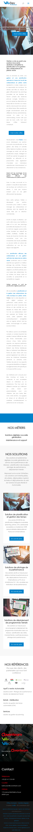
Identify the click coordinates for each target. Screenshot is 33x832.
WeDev (21, 140)
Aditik (14, 805)
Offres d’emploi (12, 803)
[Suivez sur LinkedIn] (3, 755)
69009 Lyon (5, 794)
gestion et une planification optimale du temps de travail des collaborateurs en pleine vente (16, 80)
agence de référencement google (10, 809)
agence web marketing (24, 809)
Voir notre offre (20, 34)
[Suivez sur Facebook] (6, 755)
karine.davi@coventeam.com (11, 786)
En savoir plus (16, 539)
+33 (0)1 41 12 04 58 (8, 779)
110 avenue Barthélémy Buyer (11, 792)
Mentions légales (23, 803)
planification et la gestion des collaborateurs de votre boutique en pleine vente (16, 293)
